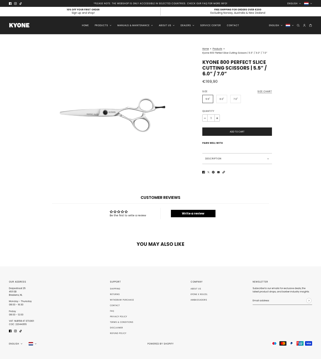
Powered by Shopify (160, 343)
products (217, 49)
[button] (223, 172)
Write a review (193, 213)
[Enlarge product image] (112, 111)
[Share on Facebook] (203, 172)
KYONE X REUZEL (199, 294)
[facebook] (10, 3)
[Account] (304, 25)
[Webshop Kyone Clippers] (19, 25)
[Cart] (310, 25)
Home (205, 49)
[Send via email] (218, 172)
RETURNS (115, 294)
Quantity (208, 111)
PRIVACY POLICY (118, 316)
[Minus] (204, 118)
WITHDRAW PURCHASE (122, 300)
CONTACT (115, 305)
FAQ (112, 311)
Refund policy (118, 333)
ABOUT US (196, 288)
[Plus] (217, 118)
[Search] (298, 25)
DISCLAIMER (116, 327)
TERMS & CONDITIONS (121, 322)
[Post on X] (208, 172)
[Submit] (308, 300)
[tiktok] (20, 3)
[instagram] (15, 3)
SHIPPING (115, 288)
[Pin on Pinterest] (213, 172)
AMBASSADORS (199, 300)
